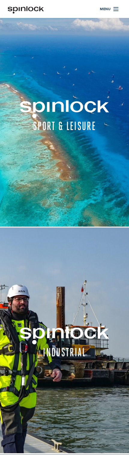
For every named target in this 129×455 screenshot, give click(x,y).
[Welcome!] (26, 9)
